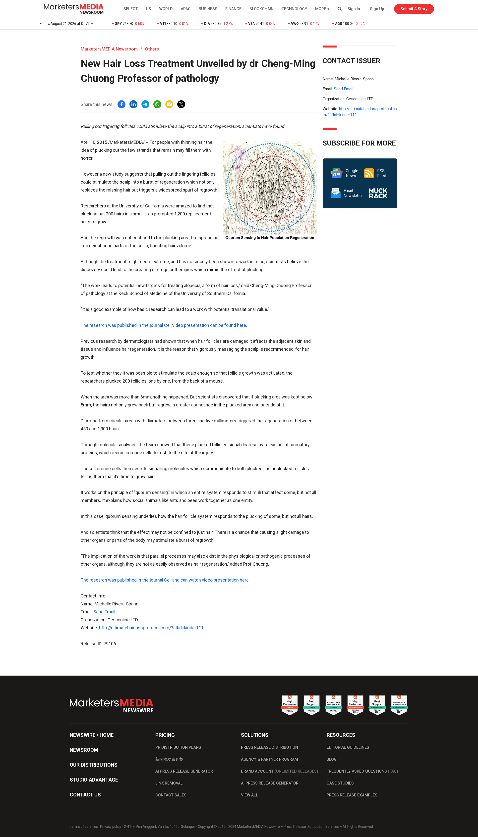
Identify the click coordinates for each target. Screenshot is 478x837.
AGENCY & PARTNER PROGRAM (269, 759)
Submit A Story (414, 8)
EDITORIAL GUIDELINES (348, 747)
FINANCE (233, 8)
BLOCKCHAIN (261, 8)
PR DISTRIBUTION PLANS (178, 747)
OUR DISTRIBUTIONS (94, 765)
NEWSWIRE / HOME (92, 735)
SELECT (130, 8)
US (148, 8)
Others (152, 48)
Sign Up (377, 8)
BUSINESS (208, 8)
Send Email (104, 611)
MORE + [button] (322, 8)
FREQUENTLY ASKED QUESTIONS (362, 771)
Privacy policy (110, 827)
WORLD (166, 8)
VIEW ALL (249, 795)
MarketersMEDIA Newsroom (109, 48)
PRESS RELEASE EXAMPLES (352, 795)
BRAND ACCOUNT (279, 771)
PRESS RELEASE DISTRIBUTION (269, 747)
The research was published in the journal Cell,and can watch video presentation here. (165, 580)
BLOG (332, 759)
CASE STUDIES (340, 783)
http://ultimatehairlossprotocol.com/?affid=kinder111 (151, 627)
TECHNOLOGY (294, 8)
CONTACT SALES (170, 795)
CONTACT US (85, 795)
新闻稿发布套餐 (169, 759)
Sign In (354, 8)
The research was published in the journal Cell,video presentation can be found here (163, 325)
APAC (186, 8)
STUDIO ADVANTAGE (94, 780)
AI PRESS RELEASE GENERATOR (184, 771)
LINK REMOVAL (169, 783)
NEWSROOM (84, 750)
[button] (112, 9)
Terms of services (84, 827)
